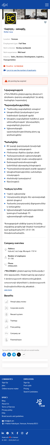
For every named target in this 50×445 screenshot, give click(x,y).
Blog (3, 401)
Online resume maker (10, 388)
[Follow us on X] (12, 433)
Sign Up (5, 382)
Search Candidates (31, 392)
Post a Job (27, 385)
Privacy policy (7, 410)
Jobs (3, 385)
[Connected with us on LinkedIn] (2, 433)
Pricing (26, 388)
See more (8, 290)
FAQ (3, 413)
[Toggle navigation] (47, 4)
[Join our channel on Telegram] (7, 433)
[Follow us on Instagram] (22, 433)
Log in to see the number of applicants (21, 70)
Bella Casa (8, 32)
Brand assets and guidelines (13, 416)
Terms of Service (8, 407)
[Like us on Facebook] (17, 433)
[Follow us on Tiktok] (27, 433)
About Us (5, 404)
